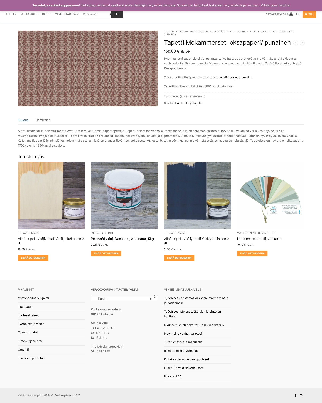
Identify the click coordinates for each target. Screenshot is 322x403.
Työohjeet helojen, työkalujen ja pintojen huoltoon (192, 314)
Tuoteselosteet (28, 315)
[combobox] (124, 298)
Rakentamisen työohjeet (181, 350)
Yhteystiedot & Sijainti (33, 298)
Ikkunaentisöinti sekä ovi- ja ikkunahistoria (194, 325)
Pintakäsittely (222, 31)
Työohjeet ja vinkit (31, 324)
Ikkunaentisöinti (102, 233)
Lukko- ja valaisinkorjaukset (183, 368)
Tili (311, 14)
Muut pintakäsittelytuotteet (256, 233)
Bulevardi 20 (173, 376)
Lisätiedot (42, 120)
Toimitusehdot (28, 332)
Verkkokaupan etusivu (193, 31)
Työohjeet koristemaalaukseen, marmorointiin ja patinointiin (196, 300)
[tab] (23, 120)
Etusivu (169, 31)
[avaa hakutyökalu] (298, 14)
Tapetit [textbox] (123, 298)
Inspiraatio (25, 306)
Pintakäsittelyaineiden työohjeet (186, 359)
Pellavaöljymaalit (30, 233)
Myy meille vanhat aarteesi (183, 333)
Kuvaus (23, 120)
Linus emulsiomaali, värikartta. (260, 239)
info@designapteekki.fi (235, 77)
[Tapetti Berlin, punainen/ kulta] (302, 43)
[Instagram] (301, 396)
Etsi (116, 14)
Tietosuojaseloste (30, 341)
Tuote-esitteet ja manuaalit (183, 342)
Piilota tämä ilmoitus (275, 5)
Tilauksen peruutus (31, 358)
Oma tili (23, 349)
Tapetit (240, 31)
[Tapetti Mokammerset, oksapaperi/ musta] (295, 43)
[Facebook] (296, 396)
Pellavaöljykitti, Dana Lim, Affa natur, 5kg (122, 239)
